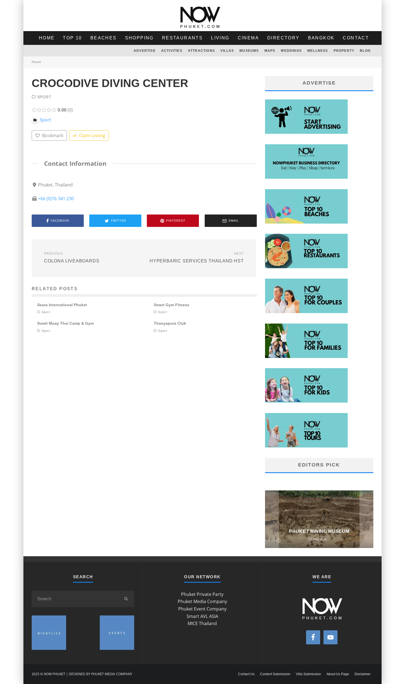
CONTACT (356, 38)
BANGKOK (321, 38)
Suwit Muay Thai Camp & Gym (65, 323)
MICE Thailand (202, 623)
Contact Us (246, 674)
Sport (44, 97)
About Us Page (337, 674)
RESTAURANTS (182, 38)
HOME (47, 38)
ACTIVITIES (171, 51)
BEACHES (103, 38)
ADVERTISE (145, 51)
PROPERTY (344, 51)
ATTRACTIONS (201, 51)
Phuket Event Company (202, 609)
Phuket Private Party (202, 594)
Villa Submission (308, 674)
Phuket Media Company (202, 601)
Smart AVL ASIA (202, 616)
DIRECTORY (283, 38)
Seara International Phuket (62, 305)
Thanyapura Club (170, 323)
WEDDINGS (291, 51)
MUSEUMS (249, 51)
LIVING (220, 38)
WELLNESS (317, 51)
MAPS (270, 51)
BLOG (365, 51)
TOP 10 (72, 38)
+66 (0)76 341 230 (56, 199)
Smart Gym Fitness (171, 305)
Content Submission (275, 674)
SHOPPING (139, 38)
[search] (126, 599)
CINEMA (248, 38)
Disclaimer (363, 674)
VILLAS (227, 51)
